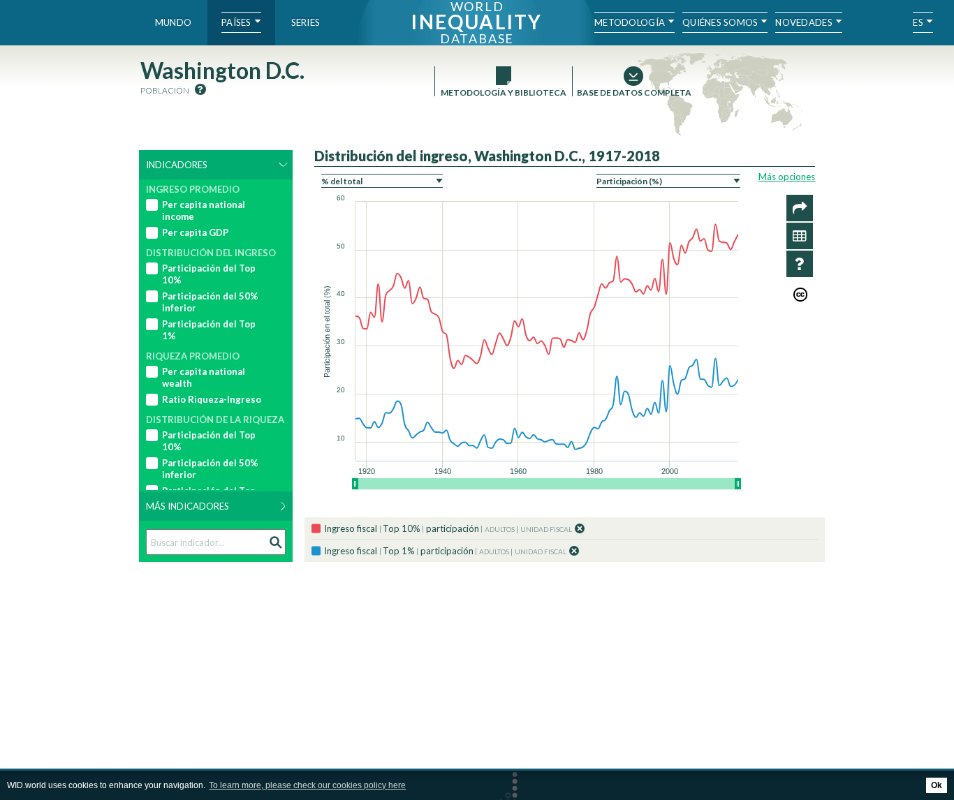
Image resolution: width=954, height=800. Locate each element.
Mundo (173, 22)
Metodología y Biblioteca (503, 92)
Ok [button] (936, 785)
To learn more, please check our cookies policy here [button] (307, 785)
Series (306, 22)
